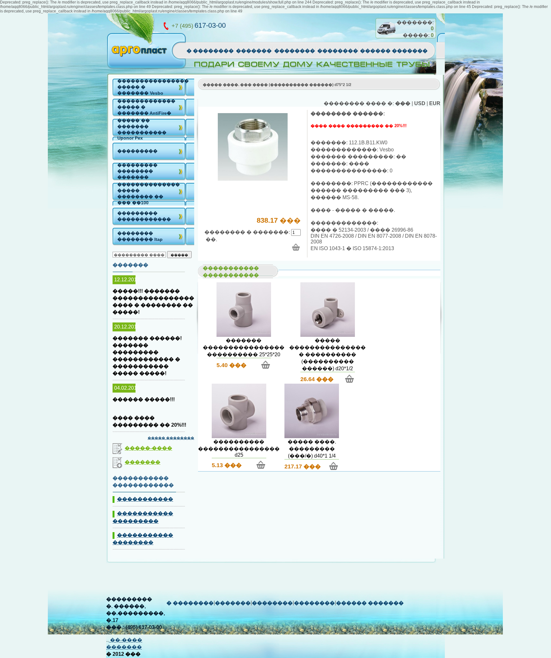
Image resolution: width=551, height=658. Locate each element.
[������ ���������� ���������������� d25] (239, 436)
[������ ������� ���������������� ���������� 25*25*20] (244, 335)
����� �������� (171, 438)
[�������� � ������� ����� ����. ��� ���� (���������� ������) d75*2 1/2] (296, 247)
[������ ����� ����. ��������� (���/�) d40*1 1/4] (311, 436)
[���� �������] (386, 37)
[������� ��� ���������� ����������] (253, 179)
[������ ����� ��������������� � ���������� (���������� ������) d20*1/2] (327, 335)
